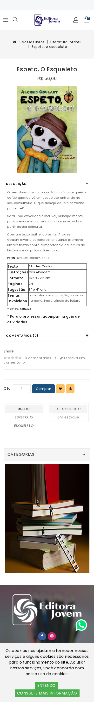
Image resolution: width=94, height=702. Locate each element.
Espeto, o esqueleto (49, 46)
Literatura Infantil (65, 42)
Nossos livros (33, 42)
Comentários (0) (22, 335)
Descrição (16, 184)
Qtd (7, 388)
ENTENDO (46, 685)
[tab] (47, 184)
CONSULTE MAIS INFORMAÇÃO (47, 693)
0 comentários (38, 358)
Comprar (43, 388)
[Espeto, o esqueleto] (47, 129)
